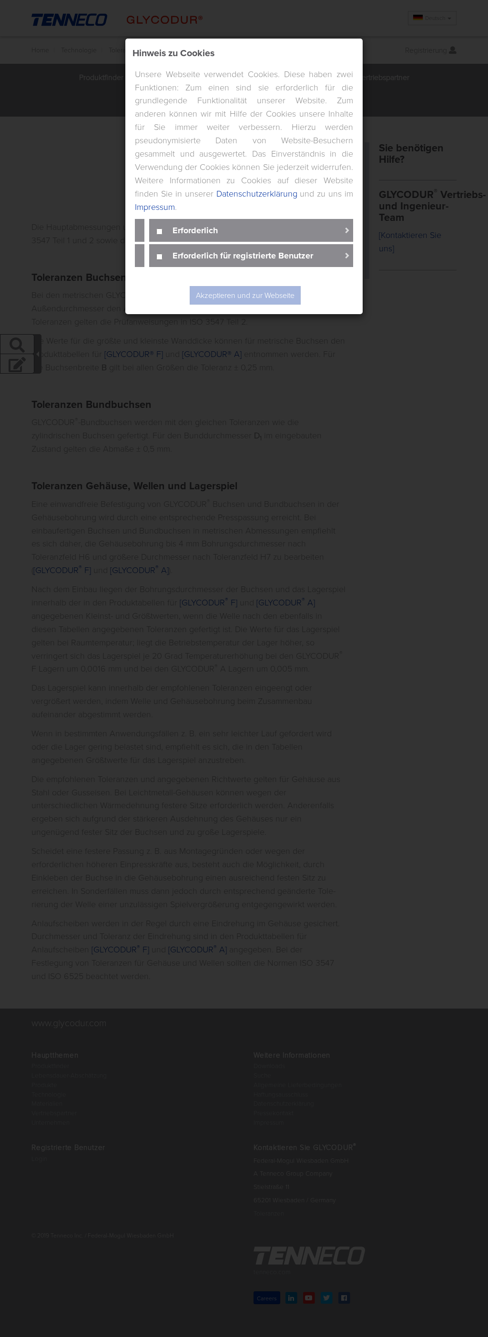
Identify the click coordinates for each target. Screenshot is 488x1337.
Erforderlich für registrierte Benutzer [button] (243, 255)
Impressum (155, 206)
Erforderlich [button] (195, 230)
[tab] (251, 230)
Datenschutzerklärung (256, 193)
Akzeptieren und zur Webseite (245, 295)
